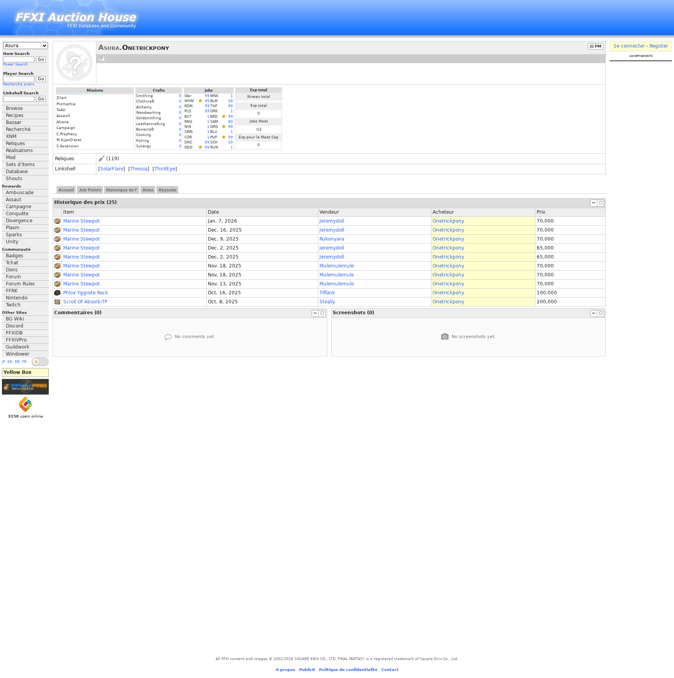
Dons (12, 270)
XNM (11, 136)
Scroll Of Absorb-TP (85, 301)
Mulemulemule (336, 266)
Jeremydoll (331, 221)
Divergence (19, 220)
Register (658, 46)
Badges (14, 255)
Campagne (18, 206)
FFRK (12, 291)
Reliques (15, 143)
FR (24, 362)
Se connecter (629, 46)
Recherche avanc (19, 84)
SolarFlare (111, 169)
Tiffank (327, 293)
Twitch (13, 305)
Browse (14, 108)
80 (230, 122)
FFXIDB (14, 333)
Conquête (17, 213)
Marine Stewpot (81, 221)
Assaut (13, 199)
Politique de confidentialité (348, 669)
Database (17, 171)
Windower (17, 354)
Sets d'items (20, 164)
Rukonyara (331, 239)
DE (17, 362)
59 (230, 142)
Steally (327, 301)
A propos (285, 669)
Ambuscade (20, 192)
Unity (12, 241)
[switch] (40, 362)
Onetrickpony (448, 221)
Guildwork (17, 347)
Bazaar (13, 122)
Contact (390, 669)
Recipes (14, 115)
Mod (11, 157)
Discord (14, 326)
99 (207, 96)
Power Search (15, 64)
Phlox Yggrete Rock (85, 293)
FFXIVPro (16, 340)
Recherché (18, 129)
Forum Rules (20, 284)
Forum (13, 277)
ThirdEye (164, 169)
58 (230, 101)
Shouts (14, 178)
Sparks (14, 234)
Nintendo (16, 298)
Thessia (138, 169)
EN (9, 362)
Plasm (13, 227)
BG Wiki (15, 319)
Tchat (12, 263)
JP (3, 362)
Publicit (307, 669)
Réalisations (19, 150)
